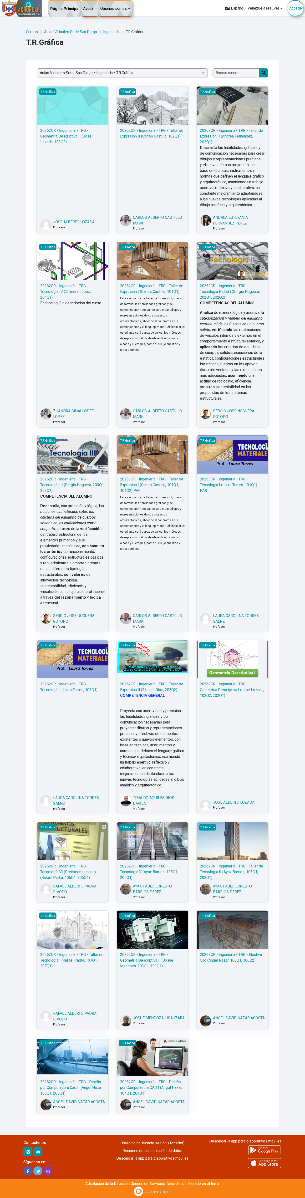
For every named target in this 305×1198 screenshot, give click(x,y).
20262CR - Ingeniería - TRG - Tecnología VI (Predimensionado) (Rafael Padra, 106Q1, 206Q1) (68, 872)
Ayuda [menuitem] (88, 8)
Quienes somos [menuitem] (113, 8)
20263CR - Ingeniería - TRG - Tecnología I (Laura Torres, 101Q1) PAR (228, 485)
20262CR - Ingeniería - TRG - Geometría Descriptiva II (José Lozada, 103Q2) (66, 136)
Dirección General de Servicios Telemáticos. (150, 1183)
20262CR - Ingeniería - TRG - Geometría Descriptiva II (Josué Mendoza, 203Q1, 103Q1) (146, 960)
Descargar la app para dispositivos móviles (152, 1158)
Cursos (32, 32)
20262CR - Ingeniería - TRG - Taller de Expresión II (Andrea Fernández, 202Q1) (231, 136)
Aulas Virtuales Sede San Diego (70, 32)
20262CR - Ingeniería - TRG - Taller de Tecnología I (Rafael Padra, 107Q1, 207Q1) (71, 960)
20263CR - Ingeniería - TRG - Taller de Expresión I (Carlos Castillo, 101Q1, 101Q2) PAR (151, 485)
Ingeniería (111, 32)
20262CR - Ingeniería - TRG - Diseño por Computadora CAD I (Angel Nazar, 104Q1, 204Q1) (151, 1088)
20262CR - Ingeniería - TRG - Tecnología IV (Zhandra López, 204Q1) (65, 292)
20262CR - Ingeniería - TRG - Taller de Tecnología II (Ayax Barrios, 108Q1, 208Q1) (231, 872)
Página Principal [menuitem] (64, 8)
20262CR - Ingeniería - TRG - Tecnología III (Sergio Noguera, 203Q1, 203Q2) (72, 485)
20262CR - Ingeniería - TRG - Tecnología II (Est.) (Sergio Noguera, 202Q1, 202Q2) (230, 292)
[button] (253, 8)
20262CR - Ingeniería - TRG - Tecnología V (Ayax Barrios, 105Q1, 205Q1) (149, 872)
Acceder (296, 8)
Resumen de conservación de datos (152, 1150)
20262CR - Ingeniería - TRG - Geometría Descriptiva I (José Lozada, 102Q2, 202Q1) (232, 690)
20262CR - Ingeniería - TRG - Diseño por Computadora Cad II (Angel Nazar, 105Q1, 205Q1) (71, 1088)
